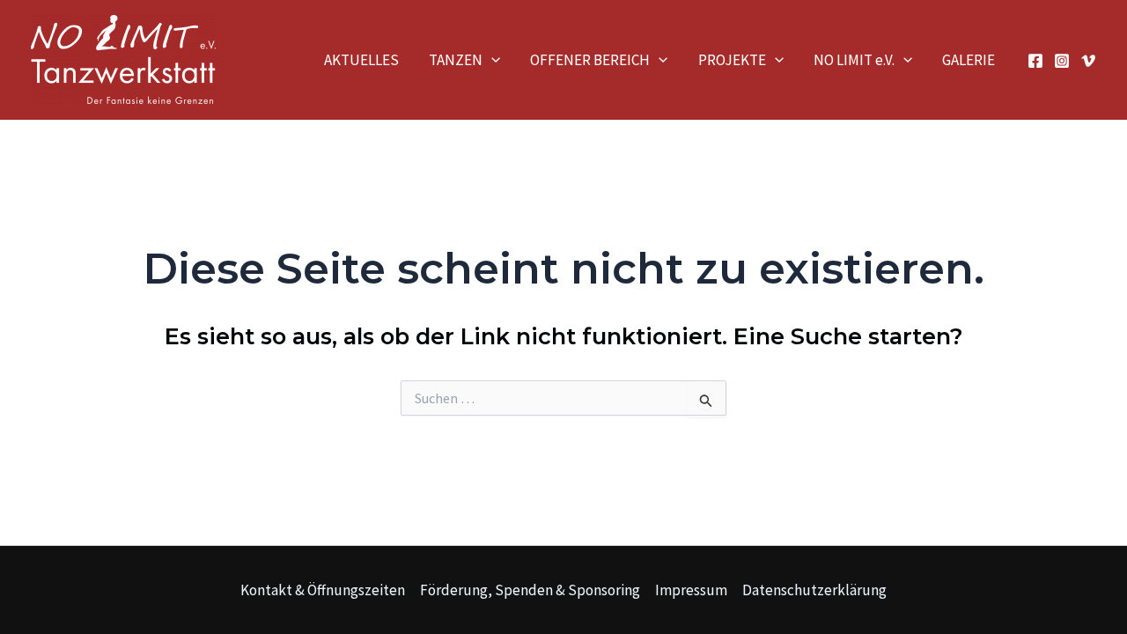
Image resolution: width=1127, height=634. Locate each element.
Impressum (691, 590)
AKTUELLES (361, 60)
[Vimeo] (1088, 61)
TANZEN (455, 60)
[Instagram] (1062, 61)
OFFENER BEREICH (590, 60)
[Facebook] (1035, 61)
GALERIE (968, 60)
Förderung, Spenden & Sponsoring (530, 590)
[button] (491, 60)
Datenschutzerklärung (814, 590)
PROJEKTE (732, 60)
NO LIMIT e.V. (854, 60)
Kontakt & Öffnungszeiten (322, 590)
